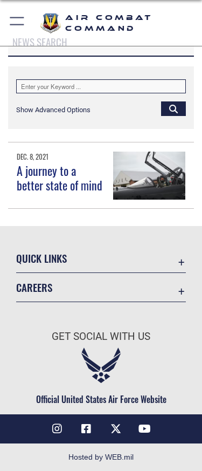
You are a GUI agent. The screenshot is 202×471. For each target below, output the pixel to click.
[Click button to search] (173, 108)
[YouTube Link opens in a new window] (145, 429)
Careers (34, 287)
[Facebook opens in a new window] (86, 429)
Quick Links (41, 258)
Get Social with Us (101, 336)
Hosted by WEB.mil (101, 457)
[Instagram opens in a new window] (57, 429)
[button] (17, 23)
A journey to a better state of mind (59, 177)
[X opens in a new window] (116, 429)
